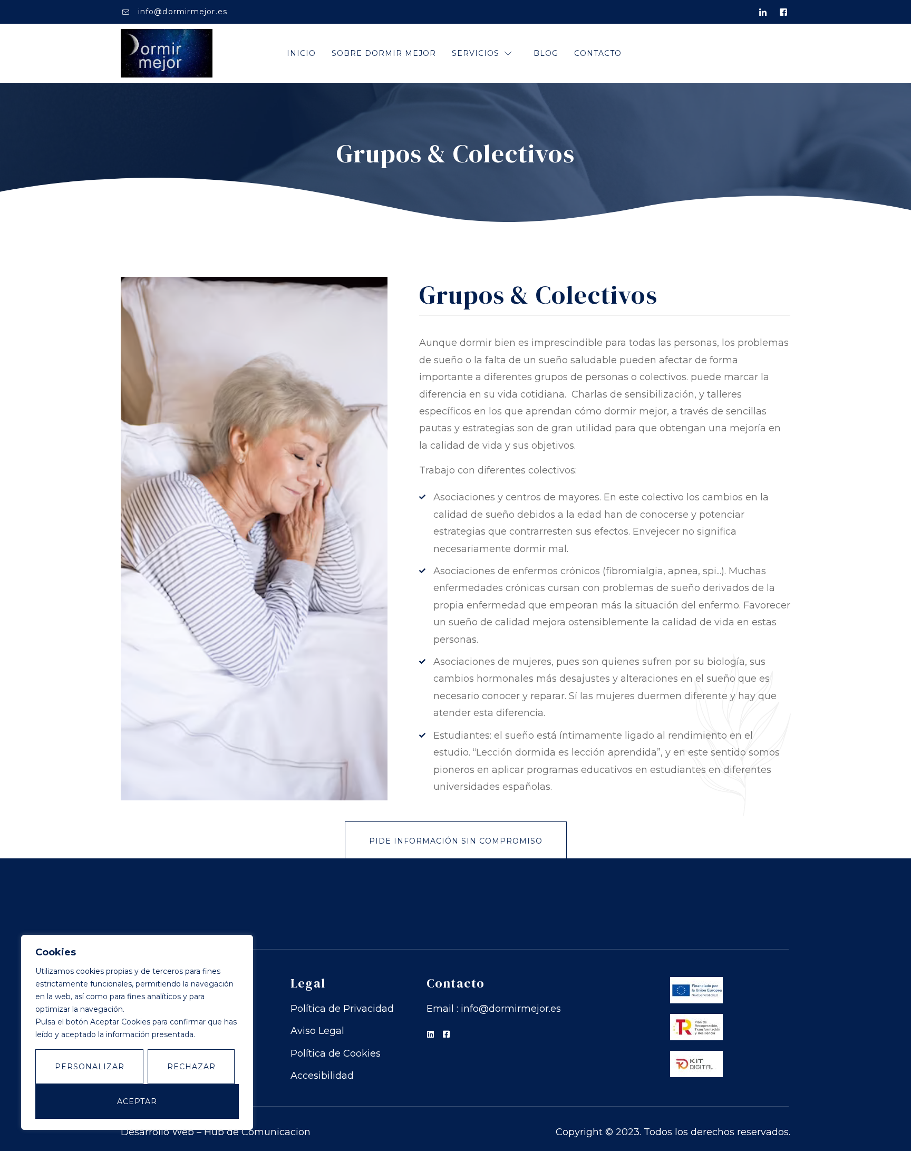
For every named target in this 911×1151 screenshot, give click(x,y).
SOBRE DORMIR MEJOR (384, 53)
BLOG (546, 53)
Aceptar (137, 1101)
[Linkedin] (430, 1034)
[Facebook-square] (446, 1034)
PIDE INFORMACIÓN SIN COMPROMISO (455, 841)
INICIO (301, 53)
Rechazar (191, 1066)
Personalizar (89, 1066)
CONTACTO (598, 53)
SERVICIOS (475, 53)
